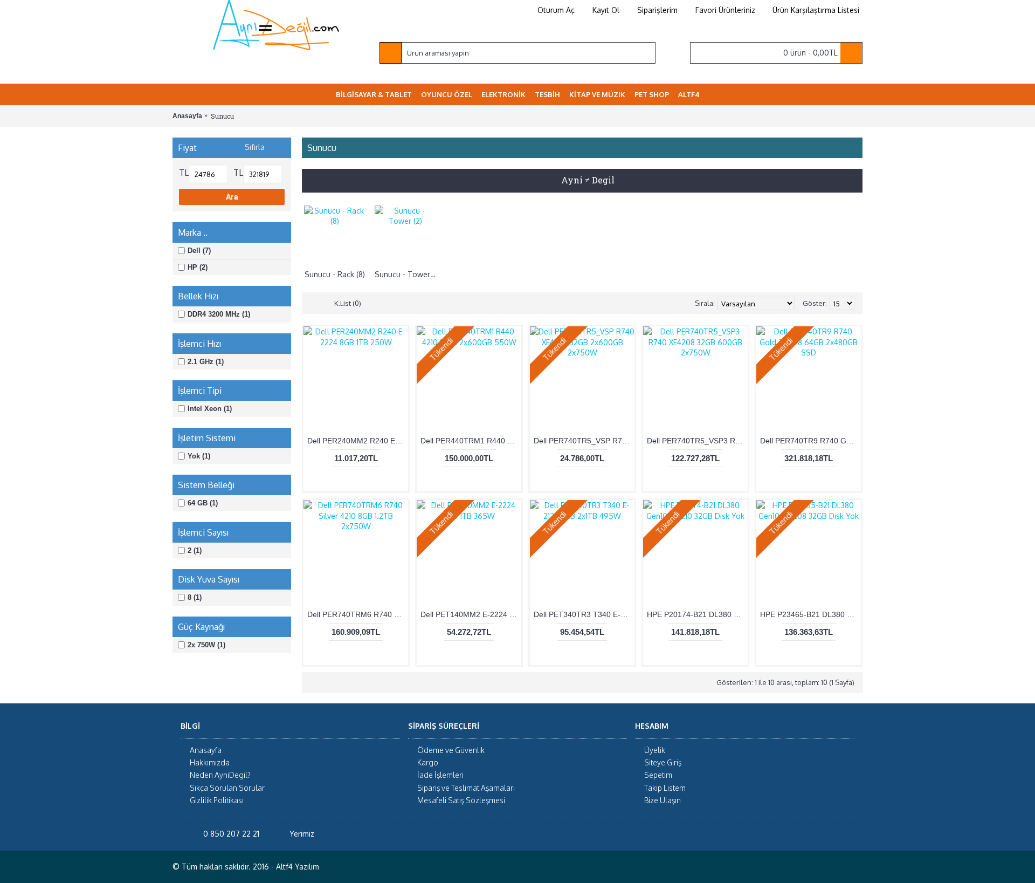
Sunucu (222, 116)
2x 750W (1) (206, 645)
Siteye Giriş (662, 763)
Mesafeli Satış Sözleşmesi (461, 800)
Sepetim (658, 775)
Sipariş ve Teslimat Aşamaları (466, 787)
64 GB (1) (203, 503)
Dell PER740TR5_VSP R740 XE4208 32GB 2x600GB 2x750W (584, 440)
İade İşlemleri (440, 775)
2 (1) (195, 550)
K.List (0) (347, 303)
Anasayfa (187, 116)
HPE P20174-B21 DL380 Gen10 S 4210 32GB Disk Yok (697, 614)
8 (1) (195, 597)
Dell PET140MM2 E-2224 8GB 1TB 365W (470, 614)
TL (184, 172)
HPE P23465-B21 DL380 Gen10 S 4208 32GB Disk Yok (810, 614)
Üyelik (654, 750)
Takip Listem (665, 787)
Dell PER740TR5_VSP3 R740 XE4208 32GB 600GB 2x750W (697, 440)
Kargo (427, 763)
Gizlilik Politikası (217, 800)
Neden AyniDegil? (220, 775)
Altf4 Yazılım (297, 867)
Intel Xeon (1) (210, 409)
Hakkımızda (210, 763)
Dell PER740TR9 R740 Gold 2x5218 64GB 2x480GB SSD (810, 440)
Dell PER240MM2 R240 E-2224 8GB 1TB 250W (357, 440)
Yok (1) (199, 456)
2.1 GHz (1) (206, 362)
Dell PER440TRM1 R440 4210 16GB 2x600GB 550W (470, 440)
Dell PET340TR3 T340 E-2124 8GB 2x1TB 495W (584, 614)
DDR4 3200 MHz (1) (219, 314)
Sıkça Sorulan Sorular (227, 787)
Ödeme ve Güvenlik (451, 750)
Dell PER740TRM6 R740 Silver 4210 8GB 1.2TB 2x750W (357, 614)
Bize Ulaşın (662, 800)
